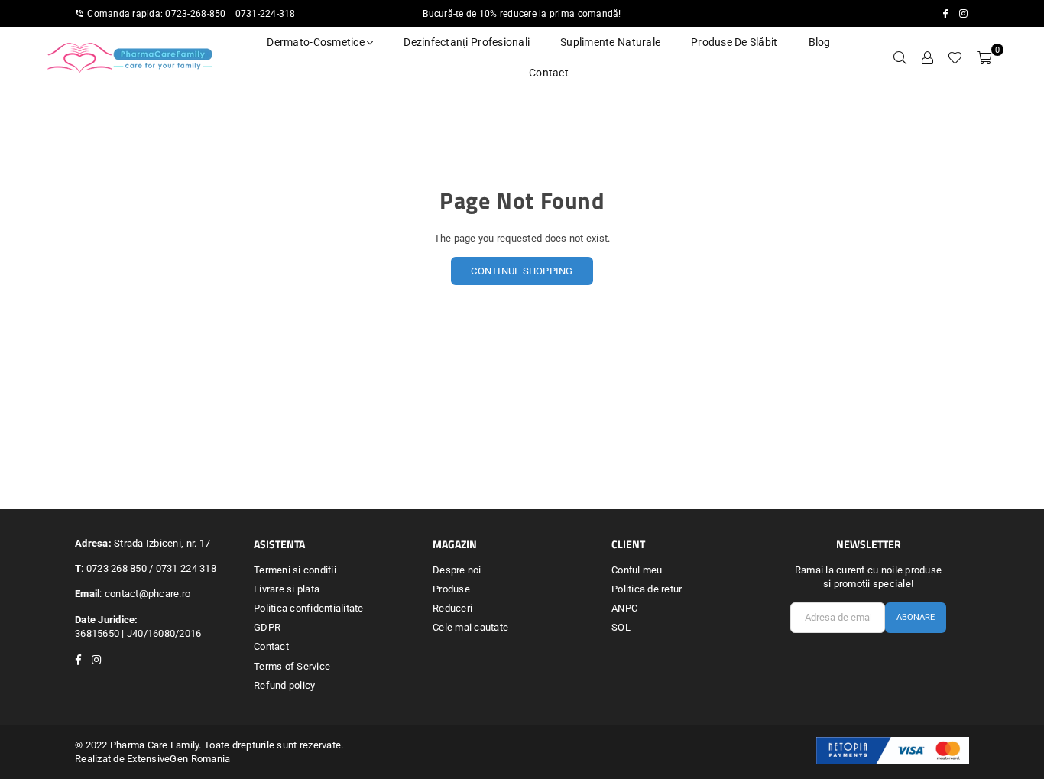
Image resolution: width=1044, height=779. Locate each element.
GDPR (267, 627)
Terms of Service (292, 666)
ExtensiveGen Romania (178, 758)
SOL (621, 627)
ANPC (624, 608)
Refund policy (284, 685)
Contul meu (637, 570)
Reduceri (452, 608)
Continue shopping (521, 271)
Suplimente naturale (610, 42)
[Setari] (927, 57)
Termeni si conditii (295, 570)
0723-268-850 (195, 13)
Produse (451, 589)
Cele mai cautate (470, 627)
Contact (549, 73)
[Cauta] (899, 57)
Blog (820, 42)
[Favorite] (955, 57)
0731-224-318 (265, 13)
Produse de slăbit (734, 42)
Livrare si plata (286, 589)
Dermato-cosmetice (317, 42)
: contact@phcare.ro (144, 593)
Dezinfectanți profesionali (467, 42)
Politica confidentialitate (309, 608)
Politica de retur (646, 589)
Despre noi (457, 570)
